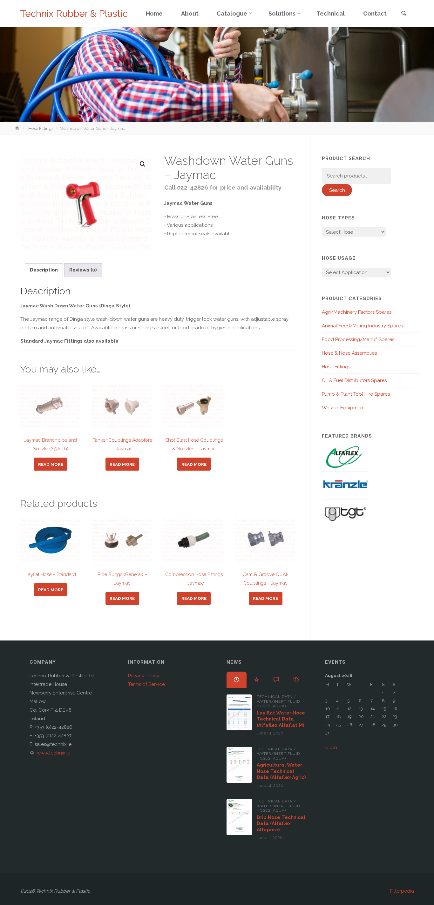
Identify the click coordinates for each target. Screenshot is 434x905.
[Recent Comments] (276, 680)
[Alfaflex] (345, 456)
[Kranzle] (345, 485)
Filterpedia (402, 891)
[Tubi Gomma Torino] (345, 513)
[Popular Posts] (257, 680)
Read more (50, 464)
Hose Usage (339, 258)
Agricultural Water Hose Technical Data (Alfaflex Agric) (281, 771)
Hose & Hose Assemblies (349, 353)
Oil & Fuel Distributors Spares (354, 380)
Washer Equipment (343, 408)
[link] (404, 14)
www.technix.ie (53, 753)
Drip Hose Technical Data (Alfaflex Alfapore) (281, 823)
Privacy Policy (143, 676)
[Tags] (296, 680)
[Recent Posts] (237, 680)
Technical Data (274, 696)
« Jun (331, 747)
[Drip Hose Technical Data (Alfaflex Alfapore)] (239, 817)
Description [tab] (44, 270)
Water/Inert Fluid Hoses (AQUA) (278, 703)
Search (337, 190)
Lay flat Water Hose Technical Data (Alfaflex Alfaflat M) (281, 719)
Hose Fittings (40, 128)
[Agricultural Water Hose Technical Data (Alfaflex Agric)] (239, 765)
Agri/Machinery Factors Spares (356, 312)
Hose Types (338, 218)
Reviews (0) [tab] (83, 270)
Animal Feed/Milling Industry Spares (362, 326)
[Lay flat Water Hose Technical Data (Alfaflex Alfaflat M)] (239, 712)
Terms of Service (146, 684)
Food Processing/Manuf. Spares (358, 339)
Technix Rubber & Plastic (74, 13)
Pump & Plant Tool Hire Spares (356, 394)
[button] (142, 164)
